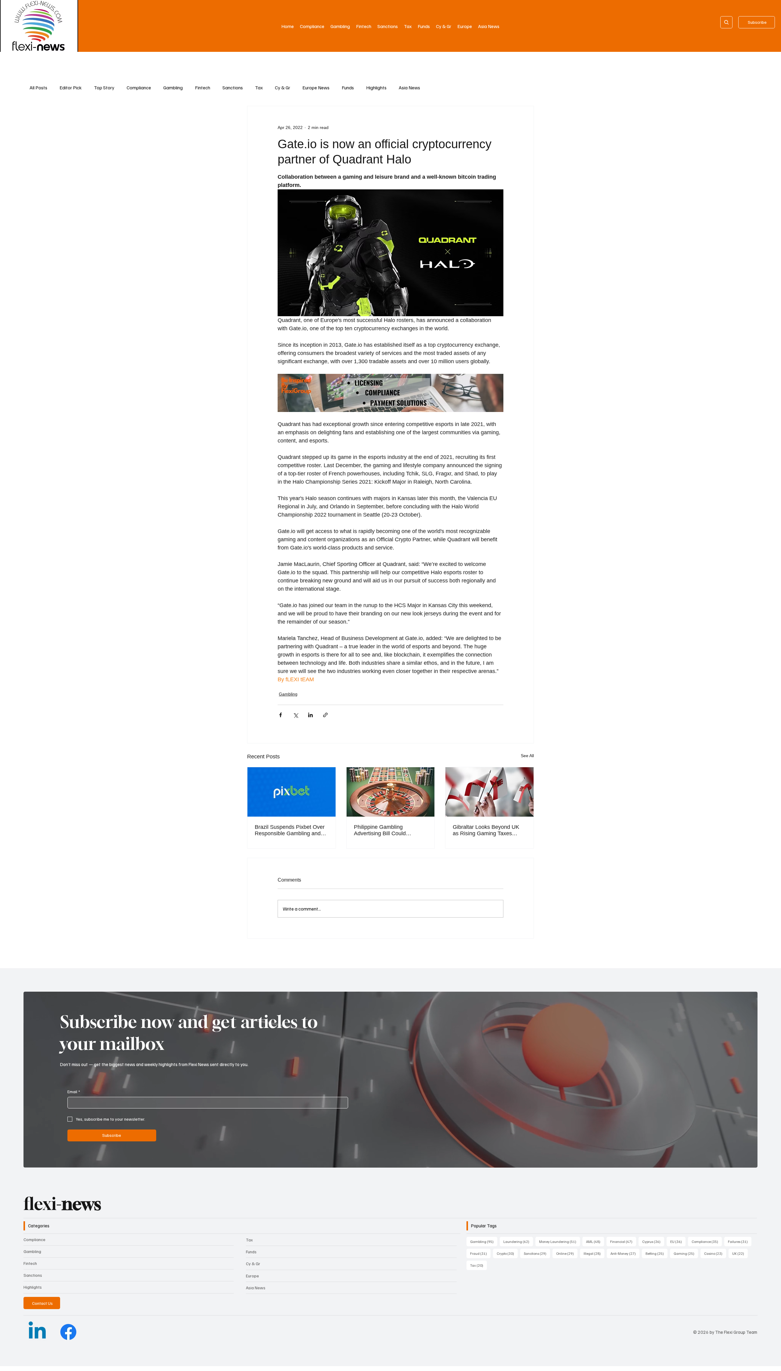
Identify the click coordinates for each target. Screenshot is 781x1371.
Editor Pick (70, 87)
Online (567, 1253)
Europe (252, 1275)
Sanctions (232, 87)
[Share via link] (325, 715)
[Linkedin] (37, 1332)
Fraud (480, 1253)
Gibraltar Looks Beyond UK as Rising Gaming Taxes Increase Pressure (486, 830)
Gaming (686, 1253)
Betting (657, 1253)
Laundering (518, 1241)
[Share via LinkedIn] (310, 715)
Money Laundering (559, 1241)
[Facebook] (68, 1332)
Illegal (594, 1253)
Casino (715, 1253)
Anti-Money (624, 1253)
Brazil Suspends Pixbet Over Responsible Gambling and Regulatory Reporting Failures (291, 830)
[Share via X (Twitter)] (295, 715)
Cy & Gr (282, 87)
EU (678, 1241)
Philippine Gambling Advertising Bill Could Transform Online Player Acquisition (383, 830)
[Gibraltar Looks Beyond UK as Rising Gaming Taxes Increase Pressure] (489, 792)
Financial (623, 1241)
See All (527, 755)
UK (740, 1253)
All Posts (38, 87)
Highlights (376, 87)
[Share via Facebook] (280, 715)
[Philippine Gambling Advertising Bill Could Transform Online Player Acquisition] (391, 792)
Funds (348, 87)
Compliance (139, 87)
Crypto (507, 1253)
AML (595, 1241)
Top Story (104, 87)
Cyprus (653, 1241)
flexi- (62, 1203)
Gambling (173, 87)
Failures (739, 1241)
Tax (259, 87)
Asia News (409, 87)
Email (73, 1091)
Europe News (315, 87)
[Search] (726, 22)
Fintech (202, 87)
